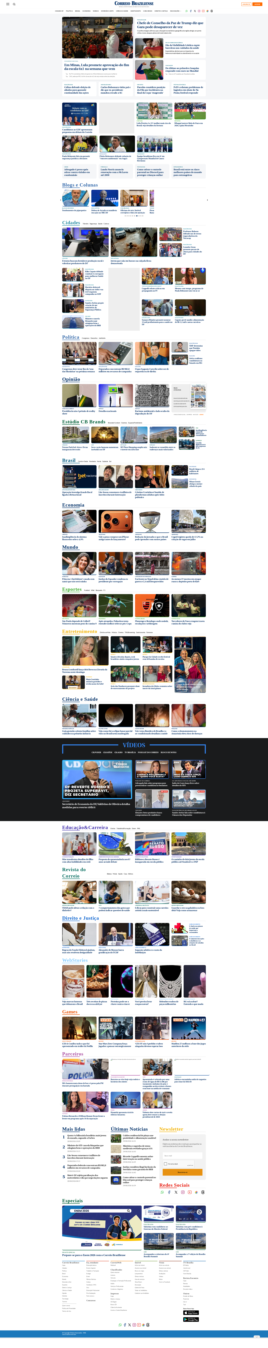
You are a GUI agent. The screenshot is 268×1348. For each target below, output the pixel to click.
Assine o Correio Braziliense (119, 1310)
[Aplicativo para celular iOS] (191, 1315)
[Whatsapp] (186, 12)
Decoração (138, 1285)
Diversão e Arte (107, 11)
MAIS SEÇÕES (175, 11)
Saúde (100, 224)
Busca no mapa (139, 1271)
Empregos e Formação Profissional (121, 1281)
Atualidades (186, 1286)
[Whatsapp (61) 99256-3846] (162, 1193)
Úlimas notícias (139, 1276)
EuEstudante (136, 11)
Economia (86, 11)
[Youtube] (203, 12)
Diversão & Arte (66, 1282)
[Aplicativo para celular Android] (191, 1321)
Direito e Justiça (161, 11)
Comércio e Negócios (117, 1289)
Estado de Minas (188, 1296)
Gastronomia (140, 632)
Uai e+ (185, 1302)
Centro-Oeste (83, 461)
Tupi (184, 1304)
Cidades (64, 1268)
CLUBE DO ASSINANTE (180, 404)
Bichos (130, 874)
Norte (99, 461)
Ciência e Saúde (122, 11)
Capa (63, 1265)
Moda (115, 874)
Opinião (64, 1293)
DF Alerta (186, 1265)
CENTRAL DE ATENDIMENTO (181, 401)
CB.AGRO (118, 752)
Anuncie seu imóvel (140, 1268)
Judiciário (102, 338)
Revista (185, 1283)
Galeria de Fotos (139, 1287)
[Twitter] (176, 1193)
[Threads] (211, 12)
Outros (186, 1293)
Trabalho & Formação (92, 1271)
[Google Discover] (207, 11)
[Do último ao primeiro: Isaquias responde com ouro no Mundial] (149, 70)
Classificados (116, 1270)
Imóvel (138, 1262)
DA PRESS (189, 414)
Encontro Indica (187, 1289)
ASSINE (257, 4)
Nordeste (92, 461)
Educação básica (91, 1265)
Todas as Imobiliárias (141, 1290)
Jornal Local (186, 1268)
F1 (104, 590)
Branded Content (114, 423)
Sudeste (105, 461)
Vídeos (161, 1276)
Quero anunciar (115, 1272)
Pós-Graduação (90, 1293)
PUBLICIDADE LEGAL (180, 414)
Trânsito (85, 224)
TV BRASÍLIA (130, 752)
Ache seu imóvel (140, 1265)
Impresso (115, 1293)
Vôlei (92, 590)
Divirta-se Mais (105, 632)
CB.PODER (96, 752)
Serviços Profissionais (117, 1286)
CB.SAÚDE (107, 752)
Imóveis (113, 1275)
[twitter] (195, 12)
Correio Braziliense (70, 1262)
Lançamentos (139, 1273)
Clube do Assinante (116, 1307)
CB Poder (186, 1271)
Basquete (99, 590)
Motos (161, 1279)
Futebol (87, 590)
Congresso (85, 338)
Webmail (113, 1265)
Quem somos (66, 1305)
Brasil (77, 11)
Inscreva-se (182, 1172)
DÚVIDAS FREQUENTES (180, 406)
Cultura (106, 224)
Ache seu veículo (164, 1265)
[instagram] (199, 12)
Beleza (109, 874)
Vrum (161, 1262)
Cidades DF (59, 11)
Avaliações (162, 1273)
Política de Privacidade (68, 1308)
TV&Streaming (130, 632)
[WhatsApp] (120, 1326)
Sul (110, 461)
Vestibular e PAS (91, 1285)
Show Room (138, 1282)
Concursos (147, 11)
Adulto (112, 1283)
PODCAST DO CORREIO (148, 752)
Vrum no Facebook (164, 1282)
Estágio (88, 1273)
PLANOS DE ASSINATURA (180, 398)
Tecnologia (65, 1299)
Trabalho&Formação (124, 828)
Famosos (149, 632)
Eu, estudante (92, 1262)
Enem (134, 828)
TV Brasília (188, 1262)
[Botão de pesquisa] (14, 4)
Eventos (124, 423)
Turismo (64, 1301)
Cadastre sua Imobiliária (142, 1293)
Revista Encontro (190, 1278)
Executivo (94, 338)
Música (114, 632)
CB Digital (113, 1302)
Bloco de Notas (168, 752)
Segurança (93, 224)
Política (69, 11)
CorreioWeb (116, 1262)
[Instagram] (183, 1193)
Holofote (64, 1296)
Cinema (120, 632)
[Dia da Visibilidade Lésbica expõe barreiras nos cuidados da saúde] (149, 48)
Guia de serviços (140, 1279)
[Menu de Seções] (8, 4)
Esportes (64, 1285)
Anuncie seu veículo (165, 1268)
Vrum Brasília (187, 1273)
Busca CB (114, 1304)
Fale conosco (90, 1296)
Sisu (87, 1287)
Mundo (96, 11)
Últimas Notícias (91, 1279)
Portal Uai (186, 1299)
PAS (138, 828)
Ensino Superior (91, 1268)
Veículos (113, 1278)
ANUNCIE (246, 4)
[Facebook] (190, 12)
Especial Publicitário (135, 423)
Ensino (113, 828)
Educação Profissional (92, 1290)
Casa (125, 874)
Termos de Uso (66, 1311)
